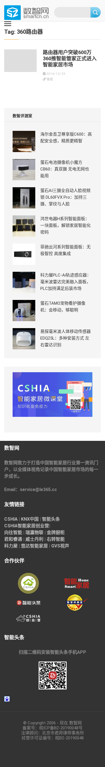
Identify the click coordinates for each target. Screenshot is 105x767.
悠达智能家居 (34, 546)
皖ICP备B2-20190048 (58, 727)
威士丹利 (34, 539)
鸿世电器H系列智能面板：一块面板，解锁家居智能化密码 (65, 225)
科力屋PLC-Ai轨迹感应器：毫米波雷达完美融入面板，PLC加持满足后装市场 (65, 282)
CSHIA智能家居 (20, 525)
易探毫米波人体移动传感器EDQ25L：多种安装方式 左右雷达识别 (65, 338)
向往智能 (13, 532)
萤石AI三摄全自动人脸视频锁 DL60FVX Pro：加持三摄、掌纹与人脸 (65, 197)
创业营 (42, 525)
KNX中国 (30, 519)
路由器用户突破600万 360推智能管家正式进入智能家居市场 (70, 58)
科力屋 (11, 546)
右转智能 (56, 539)
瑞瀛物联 (34, 532)
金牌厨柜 (56, 532)
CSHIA (11, 519)
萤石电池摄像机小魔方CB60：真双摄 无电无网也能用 (64, 169)
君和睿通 (13, 539)
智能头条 (51, 519)
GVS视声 (60, 546)
